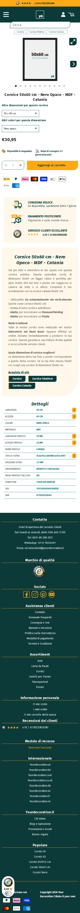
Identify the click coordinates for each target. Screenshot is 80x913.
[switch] (8, 893)
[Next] (73, 64)
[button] (6, 14)
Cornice (17, 378)
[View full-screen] (73, 41)
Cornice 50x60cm (42, 378)
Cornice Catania (22, 385)
